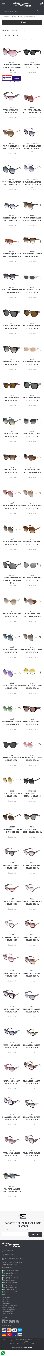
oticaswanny (6, 17)
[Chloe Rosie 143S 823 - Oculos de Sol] (32, 745)
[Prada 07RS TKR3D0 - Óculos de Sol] (32, 925)
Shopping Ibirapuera (10, 1273)
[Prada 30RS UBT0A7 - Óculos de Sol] (12, 997)
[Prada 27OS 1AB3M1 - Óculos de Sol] (12, 1032)
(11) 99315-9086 (9, 1255)
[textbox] (18, 11)
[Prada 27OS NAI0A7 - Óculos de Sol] (32, 1032)
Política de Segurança (8, 1310)
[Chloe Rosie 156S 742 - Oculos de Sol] (12, 529)
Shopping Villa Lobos (10, 1287)
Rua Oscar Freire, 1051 (10, 1292)
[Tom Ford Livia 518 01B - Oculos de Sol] (12, 277)
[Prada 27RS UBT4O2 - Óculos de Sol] (32, 1140)
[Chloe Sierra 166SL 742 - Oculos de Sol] (32, 457)
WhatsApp (3, 1271)
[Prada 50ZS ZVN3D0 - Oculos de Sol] (12, 601)
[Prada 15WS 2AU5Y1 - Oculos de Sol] (12, 385)
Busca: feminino (30, 17)
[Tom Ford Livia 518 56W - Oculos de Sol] (12, 1176)
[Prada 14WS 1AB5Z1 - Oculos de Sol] (12, 313)
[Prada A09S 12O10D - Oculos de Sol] (32, 709)
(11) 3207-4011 (8, 1251)
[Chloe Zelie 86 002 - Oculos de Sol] (32, 529)
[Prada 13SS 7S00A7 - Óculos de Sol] (32, 1068)
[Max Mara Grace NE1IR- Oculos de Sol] (32, 817)
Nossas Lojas (6, 1301)
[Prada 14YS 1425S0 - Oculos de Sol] (32, 277)
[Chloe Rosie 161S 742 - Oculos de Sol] (32, 637)
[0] (41, 4)
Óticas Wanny (27, 1347)
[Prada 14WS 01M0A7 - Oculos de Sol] (12, 349)
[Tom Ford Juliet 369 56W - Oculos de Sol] (12, 241)
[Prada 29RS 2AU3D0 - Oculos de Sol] (12, 97)
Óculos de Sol (17, 17)
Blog (3, 1316)
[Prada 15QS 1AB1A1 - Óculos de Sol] (32, 853)
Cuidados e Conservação (9, 1305)
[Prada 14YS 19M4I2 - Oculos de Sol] (32, 349)
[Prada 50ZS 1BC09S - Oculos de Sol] (32, 421)
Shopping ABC (8, 1275)
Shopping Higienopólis (11, 1285)
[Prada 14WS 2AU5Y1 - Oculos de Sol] (32, 313)
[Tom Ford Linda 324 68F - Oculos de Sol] (32, 97)
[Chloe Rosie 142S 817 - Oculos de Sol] (32, 673)
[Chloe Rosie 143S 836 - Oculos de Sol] (12, 709)
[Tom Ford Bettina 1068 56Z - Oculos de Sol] (12, 52)
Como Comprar (6, 1303)
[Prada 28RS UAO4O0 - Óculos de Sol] (32, 889)
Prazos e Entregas (7, 1312)
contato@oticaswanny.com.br (14, 1258)
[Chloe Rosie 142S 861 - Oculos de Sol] (12, 673)
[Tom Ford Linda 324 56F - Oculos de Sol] (12, 133)
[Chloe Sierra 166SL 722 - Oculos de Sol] (32, 601)
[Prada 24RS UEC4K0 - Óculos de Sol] (12, 960)
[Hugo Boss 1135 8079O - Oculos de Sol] (32, 781)
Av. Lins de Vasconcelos (11, 1271)
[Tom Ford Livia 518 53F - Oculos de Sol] (32, 241)
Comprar (16, 78)
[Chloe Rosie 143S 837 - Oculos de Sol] (12, 781)
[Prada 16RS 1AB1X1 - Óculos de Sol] (12, 853)
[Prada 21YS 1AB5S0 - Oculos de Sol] (12, 745)
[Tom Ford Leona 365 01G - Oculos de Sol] (32, 205)
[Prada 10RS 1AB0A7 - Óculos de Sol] (32, 997)
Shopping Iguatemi (9, 1280)
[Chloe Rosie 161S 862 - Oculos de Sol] (32, 493)
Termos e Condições (8, 1307)
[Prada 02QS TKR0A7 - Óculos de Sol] (12, 889)
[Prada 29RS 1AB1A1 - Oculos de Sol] (32, 52)
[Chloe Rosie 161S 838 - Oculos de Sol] (12, 637)
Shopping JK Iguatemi (10, 1282)
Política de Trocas (7, 1314)
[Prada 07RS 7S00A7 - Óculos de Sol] (32, 960)
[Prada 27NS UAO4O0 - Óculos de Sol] (12, 1104)
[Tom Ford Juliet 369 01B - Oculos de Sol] (12, 205)
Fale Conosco (6, 1297)
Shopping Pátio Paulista (11, 1278)
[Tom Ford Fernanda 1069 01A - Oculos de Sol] (12, 565)
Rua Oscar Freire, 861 (10, 1289)
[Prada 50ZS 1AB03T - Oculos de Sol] (32, 565)
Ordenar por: (5, 30)
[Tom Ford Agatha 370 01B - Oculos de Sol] (12, 169)
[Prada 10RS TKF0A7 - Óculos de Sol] (32, 1104)
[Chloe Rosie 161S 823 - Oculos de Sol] (12, 493)
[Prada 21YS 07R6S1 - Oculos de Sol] (12, 457)
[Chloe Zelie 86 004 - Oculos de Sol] (12, 421)
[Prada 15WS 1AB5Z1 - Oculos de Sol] (32, 385)
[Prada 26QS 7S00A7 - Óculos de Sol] (12, 1068)
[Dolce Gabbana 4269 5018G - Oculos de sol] (32, 133)
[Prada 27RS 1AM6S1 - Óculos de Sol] (12, 1140)
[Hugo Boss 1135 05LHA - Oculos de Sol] (12, 817)
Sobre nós (5, 1299)
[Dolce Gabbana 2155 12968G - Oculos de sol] (32, 169)
